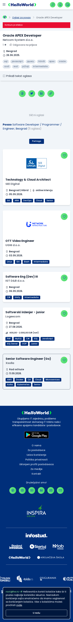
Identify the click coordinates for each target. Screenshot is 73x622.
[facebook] (22, 93)
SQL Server (12, 343)
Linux (9, 261)
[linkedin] (41, 93)
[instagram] (22, 490)
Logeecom (12, 316)
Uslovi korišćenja (36, 455)
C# (8, 297)
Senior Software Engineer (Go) (28, 359)
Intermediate (41, 261)
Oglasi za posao (21, 17)
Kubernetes (23, 384)
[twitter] (31, 93)
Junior (34, 343)
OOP (24, 343)
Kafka (10, 384)
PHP (9, 338)
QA (29, 379)
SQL (36, 338)
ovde (19, 605)
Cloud (39, 200)
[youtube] (31, 490)
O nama (36, 445)
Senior (50, 200)
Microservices (53, 379)
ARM (17, 200)
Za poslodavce (36, 450)
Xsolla (10, 363)
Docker (19, 379)
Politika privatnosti (36, 459)
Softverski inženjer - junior (25, 312)
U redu (36, 613)
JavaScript (47, 338)
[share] (50, 93)
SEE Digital (12, 184)
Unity (17, 297)
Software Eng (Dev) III (21, 277)
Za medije (36, 469)
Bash (26, 261)
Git (8, 200)
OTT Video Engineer (19, 241)
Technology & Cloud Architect (28, 180)
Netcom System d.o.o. (18, 40)
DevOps (27, 200)
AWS (9, 379)
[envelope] (60, 490)
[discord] (50, 490)
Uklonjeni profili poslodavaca (36, 464)
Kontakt (36, 473)
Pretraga (36, 141)
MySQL (18, 338)
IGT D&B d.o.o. (15, 281)
